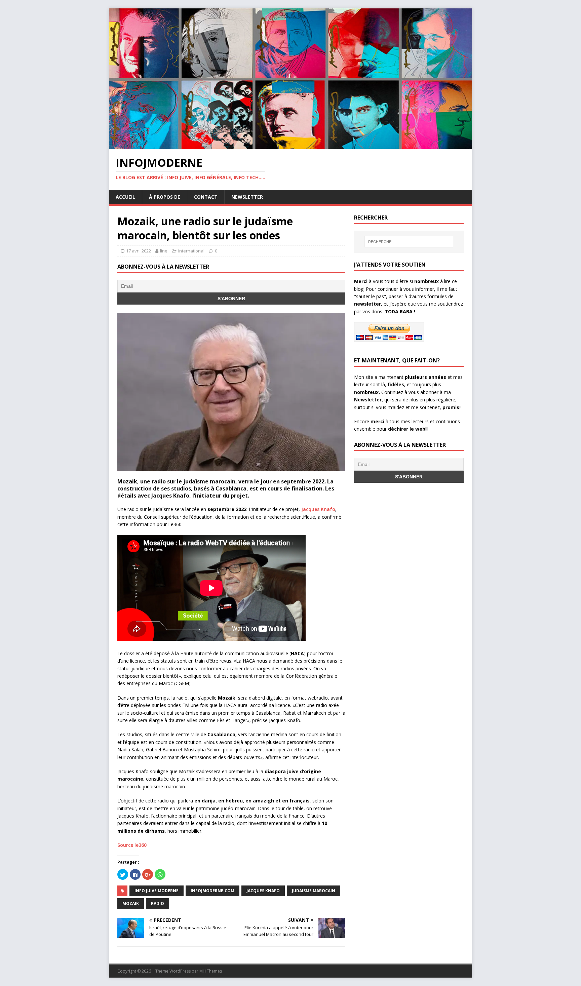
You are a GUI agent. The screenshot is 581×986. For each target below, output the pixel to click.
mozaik (130, 903)
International (191, 251)
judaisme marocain (313, 891)
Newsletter (247, 197)
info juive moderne (156, 891)
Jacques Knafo (318, 509)
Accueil (125, 197)
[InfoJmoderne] (290, 145)
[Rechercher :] (408, 241)
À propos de (164, 197)
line (163, 251)
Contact (206, 197)
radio (157, 903)
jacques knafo (263, 891)
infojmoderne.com (212, 891)
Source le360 (132, 845)
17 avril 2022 (138, 251)
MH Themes (210, 971)
